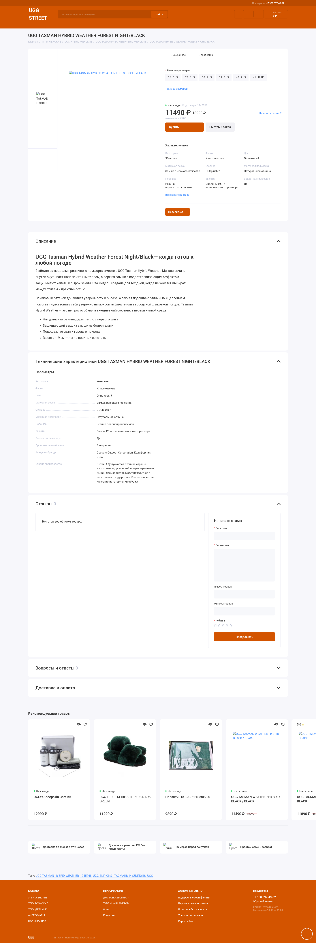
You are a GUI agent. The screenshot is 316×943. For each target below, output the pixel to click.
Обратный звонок (263, 901)
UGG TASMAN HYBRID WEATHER (57, 875)
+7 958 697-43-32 (268, 3)
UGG (31, 937)
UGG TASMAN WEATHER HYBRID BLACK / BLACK (255, 799)
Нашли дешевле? (270, 113)
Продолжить (244, 637)
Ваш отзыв (222, 545)
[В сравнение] (78, 724)
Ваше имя (221, 528)
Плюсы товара (223, 586)
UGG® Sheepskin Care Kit (52, 797)
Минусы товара (223, 603)
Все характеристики (177, 194)
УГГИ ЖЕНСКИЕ (38, 23)
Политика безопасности (192, 909)
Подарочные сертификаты (194, 897)
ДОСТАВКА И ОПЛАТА (239, 23)
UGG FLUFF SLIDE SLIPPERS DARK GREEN (125, 799)
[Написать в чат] (306, 933)
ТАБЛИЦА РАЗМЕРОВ (274, 23)
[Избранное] (259, 14)
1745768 (86, 875)
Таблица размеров (176, 88)
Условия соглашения (190, 915)
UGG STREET (38, 14)
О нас (106, 909)
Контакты (109, 915)
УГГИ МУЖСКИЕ (68, 23)
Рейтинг (220, 620)
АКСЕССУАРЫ (207, 23)
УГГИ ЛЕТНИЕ (150, 23)
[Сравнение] (248, 14)
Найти (159, 14)
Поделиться (175, 212)
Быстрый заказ (220, 127)
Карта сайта (185, 921)
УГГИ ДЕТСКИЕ (98, 23)
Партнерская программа (193, 903)
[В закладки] (85, 724)
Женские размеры (178, 70)
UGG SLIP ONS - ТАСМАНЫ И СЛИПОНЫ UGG (123, 875)
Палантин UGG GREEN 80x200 (187, 797)
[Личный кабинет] (238, 14)
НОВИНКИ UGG (37, 921)
